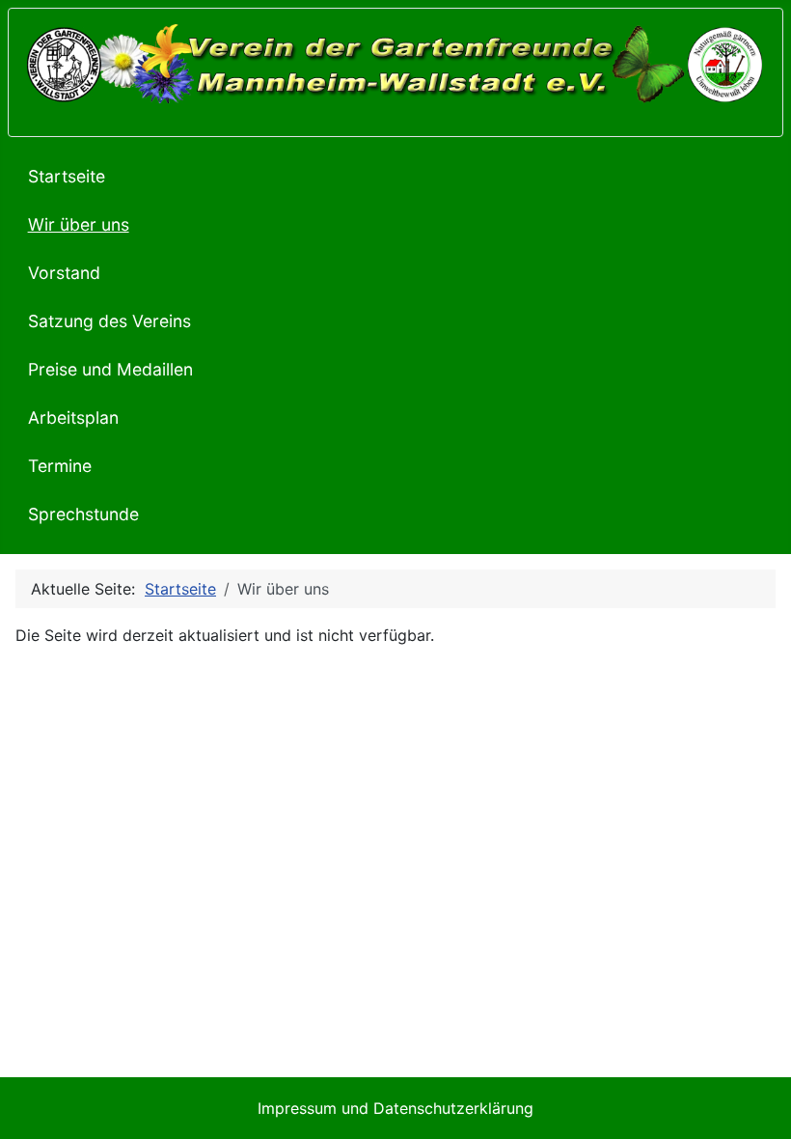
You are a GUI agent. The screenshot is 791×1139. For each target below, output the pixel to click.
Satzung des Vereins (109, 321)
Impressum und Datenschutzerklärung (395, 1108)
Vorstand (64, 273)
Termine (60, 466)
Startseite (66, 176)
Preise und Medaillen (110, 369)
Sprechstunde (83, 514)
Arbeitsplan (73, 417)
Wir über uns (78, 224)
